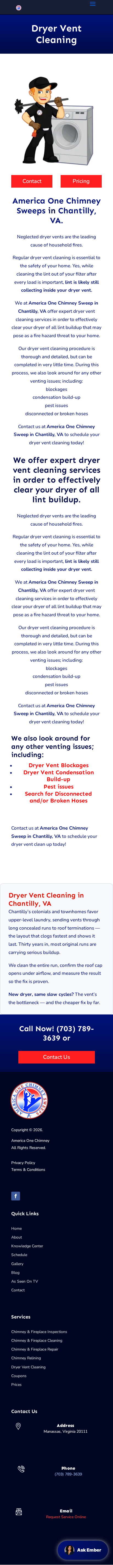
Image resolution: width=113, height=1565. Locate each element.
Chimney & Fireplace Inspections (39, 1331)
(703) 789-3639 (68, 1474)
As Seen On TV (24, 1281)
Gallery (17, 1263)
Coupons (19, 1375)
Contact (31, 181)
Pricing (81, 181)
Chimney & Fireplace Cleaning (36, 1340)
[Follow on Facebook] (15, 1196)
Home (16, 1228)
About (16, 1237)
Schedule (19, 1254)
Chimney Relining (26, 1358)
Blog (15, 1272)
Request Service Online (66, 1517)
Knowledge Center (27, 1246)
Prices (16, 1384)
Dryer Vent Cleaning (28, 1367)
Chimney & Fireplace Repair (34, 1349)
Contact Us (56, 1057)
